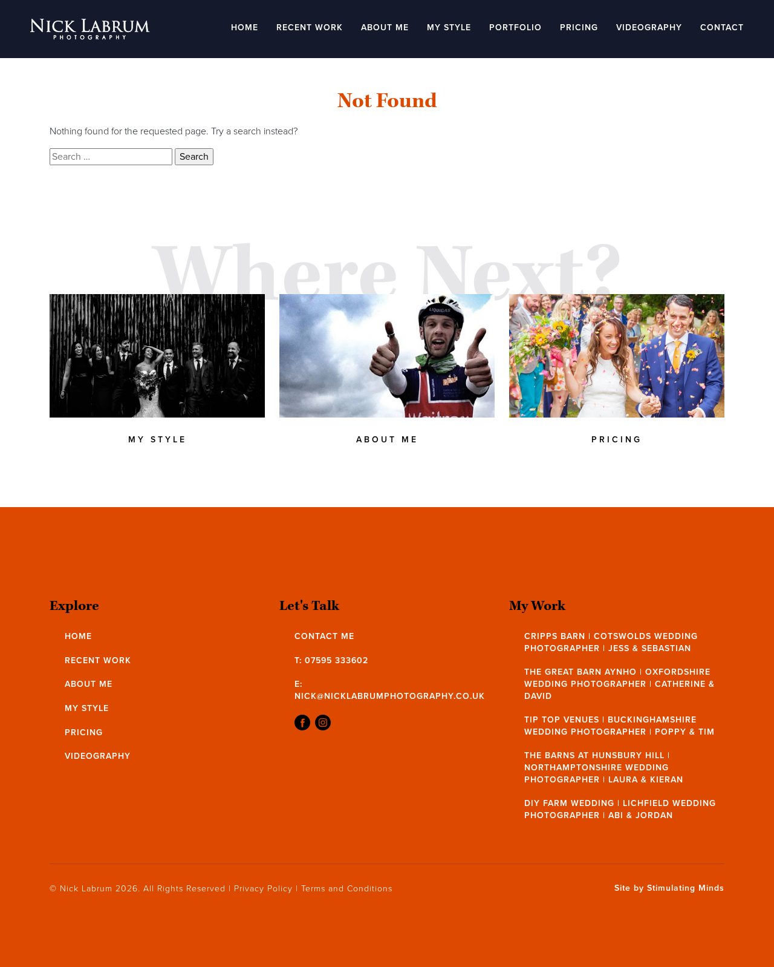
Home (244, 27)
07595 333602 (336, 660)
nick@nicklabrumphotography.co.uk (389, 696)
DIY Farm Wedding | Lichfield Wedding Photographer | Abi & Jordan (620, 809)
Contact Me (324, 636)
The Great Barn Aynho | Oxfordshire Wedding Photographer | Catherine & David (619, 684)
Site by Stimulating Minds (669, 888)
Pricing (579, 27)
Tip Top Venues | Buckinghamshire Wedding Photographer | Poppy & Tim (619, 725)
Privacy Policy (263, 888)
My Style (449, 27)
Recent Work (309, 27)
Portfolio (515, 27)
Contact (722, 27)
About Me (385, 27)
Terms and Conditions (346, 888)
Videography (649, 27)
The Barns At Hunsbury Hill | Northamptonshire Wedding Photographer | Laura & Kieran (603, 767)
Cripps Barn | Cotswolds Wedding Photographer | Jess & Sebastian (611, 642)
